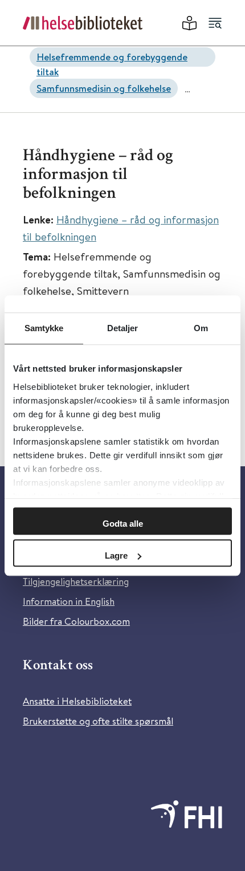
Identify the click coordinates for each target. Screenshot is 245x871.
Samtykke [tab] (44, 328)
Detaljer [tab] (122, 328)
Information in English (69, 601)
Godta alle (123, 523)
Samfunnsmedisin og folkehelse (103, 88)
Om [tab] (201, 328)
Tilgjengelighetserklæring (76, 581)
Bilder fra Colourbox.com (76, 621)
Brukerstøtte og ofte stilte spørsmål (98, 720)
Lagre (116, 555)
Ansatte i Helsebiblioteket (77, 700)
